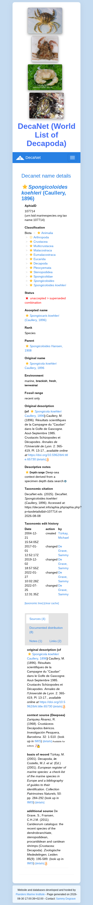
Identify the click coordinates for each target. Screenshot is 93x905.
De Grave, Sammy (63, 551)
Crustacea (41, 241)
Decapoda (41, 263)
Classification (35, 227)
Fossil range (34, 393)
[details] (41, 459)
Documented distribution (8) (46, 630)
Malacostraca (43, 250)
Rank (28, 327)
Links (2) (55, 641)
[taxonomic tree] (34, 603)
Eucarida (40, 259)
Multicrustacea (43, 246)
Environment (34, 375)
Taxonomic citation (39, 488)
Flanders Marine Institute (30, 894)
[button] (24, 186)
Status (29, 292)
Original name (35, 358)
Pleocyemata (42, 267)
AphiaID (30, 205)
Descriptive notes (38, 467)
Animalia (47, 233)
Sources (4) (37, 619)
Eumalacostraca (45, 254)
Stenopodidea (43, 272)
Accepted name (36, 310)
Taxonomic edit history (42, 523)
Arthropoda (41, 237)
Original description (39, 406)
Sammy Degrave (66, 898)
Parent (29, 340)
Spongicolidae (43, 276)
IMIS (38, 741)
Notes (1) (35, 641)
